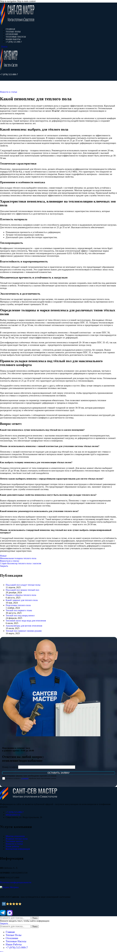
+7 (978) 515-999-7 (9, 74)
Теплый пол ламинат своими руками (24, 631)
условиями (24, 778)
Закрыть (4, 566)
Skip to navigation (8, 1)
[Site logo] (17, 24)
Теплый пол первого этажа (19, 610)
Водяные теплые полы (17, 838)
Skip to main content (26, 1)
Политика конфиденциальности (15, 882)
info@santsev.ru (13, 815)
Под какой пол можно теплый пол (22, 590)
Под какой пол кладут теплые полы (23, 585)
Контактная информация (18, 849)
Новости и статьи (8, 92)
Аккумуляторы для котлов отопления (24, 625)
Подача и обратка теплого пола (21, 595)
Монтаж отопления (15, 836)
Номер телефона (10, 767)
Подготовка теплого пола (18, 605)
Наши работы (12, 846)
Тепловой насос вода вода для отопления (26, 620)
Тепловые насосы (14, 841)
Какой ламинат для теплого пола (22, 600)
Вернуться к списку (9, 561)
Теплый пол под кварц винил (20, 615)
